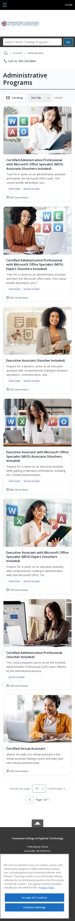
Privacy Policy (46, 887)
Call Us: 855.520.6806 (19, 61)
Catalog (17, 97)
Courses (17, 53)
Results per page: (20, 788)
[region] (34, 886)
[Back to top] (37, 841)
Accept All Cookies (34, 897)
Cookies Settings (34, 907)
